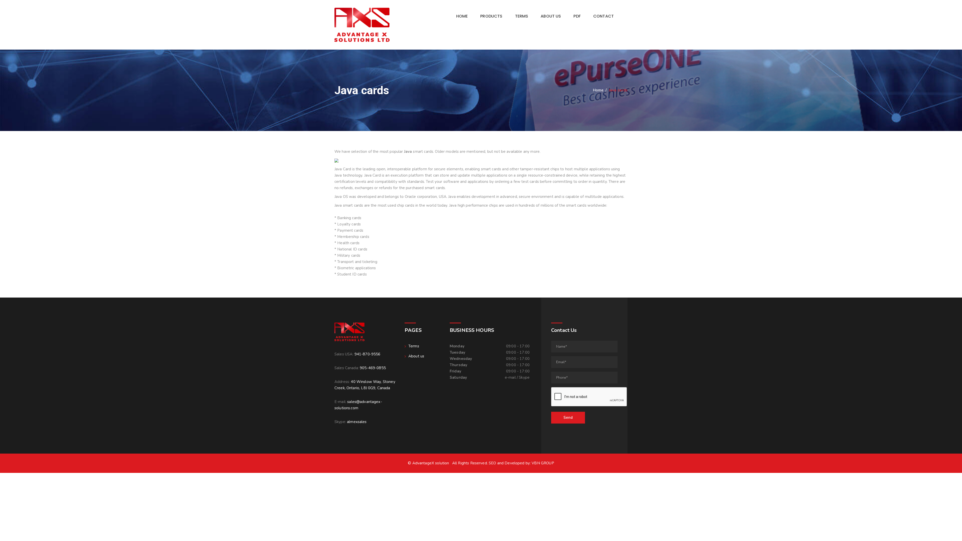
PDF (576, 16)
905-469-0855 (373, 367)
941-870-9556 (367, 354)
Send (568, 417)
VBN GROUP (543, 463)
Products (491, 16)
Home (462, 16)
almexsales (357, 421)
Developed (514, 463)
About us (551, 16)
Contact (603, 16)
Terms (521, 16)
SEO (492, 463)
